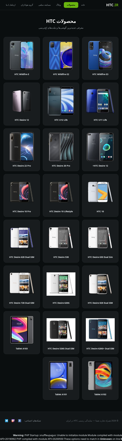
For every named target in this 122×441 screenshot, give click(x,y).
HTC (112, 4)
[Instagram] (13, 421)
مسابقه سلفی (44, 4)
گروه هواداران (27, 4)
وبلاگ (58, 4)
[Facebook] (20, 421)
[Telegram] (7, 421)
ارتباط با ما (10, 4)
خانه (83, 4)
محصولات (71, 4)
